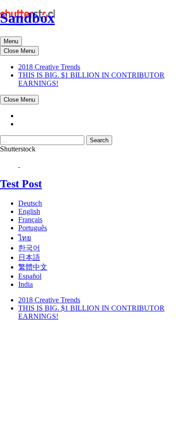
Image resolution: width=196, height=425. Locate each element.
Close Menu (19, 50)
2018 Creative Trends (49, 67)
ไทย (24, 238)
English (29, 211)
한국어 (29, 248)
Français (30, 219)
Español (29, 276)
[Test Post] (19, 164)
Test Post (21, 184)
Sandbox (27, 18)
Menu (11, 41)
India (25, 284)
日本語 (29, 257)
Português (32, 228)
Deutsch (30, 203)
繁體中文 (32, 267)
